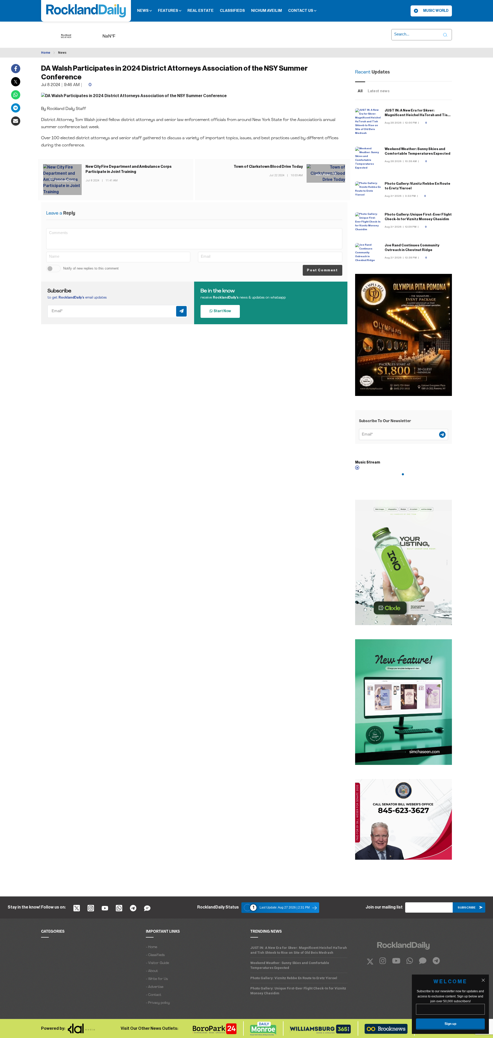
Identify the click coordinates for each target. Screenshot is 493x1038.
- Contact (153, 995)
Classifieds (232, 11)
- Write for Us (157, 979)
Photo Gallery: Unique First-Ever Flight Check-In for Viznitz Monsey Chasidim (298, 990)
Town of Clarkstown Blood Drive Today (268, 167)
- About (152, 971)
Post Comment (322, 270)
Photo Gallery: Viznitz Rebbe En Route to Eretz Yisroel (293, 978)
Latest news (379, 91)
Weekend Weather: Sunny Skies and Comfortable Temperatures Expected (289, 965)
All (360, 91)
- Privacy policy (158, 1003)
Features (168, 11)
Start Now (222, 311)
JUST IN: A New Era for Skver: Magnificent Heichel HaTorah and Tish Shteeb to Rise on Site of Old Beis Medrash (298, 950)
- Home (151, 947)
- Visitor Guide (157, 963)
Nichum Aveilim (266, 11)
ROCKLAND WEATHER (117, 34)
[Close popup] (483, 980)
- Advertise (154, 987)
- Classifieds (155, 955)
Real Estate (200, 11)
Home (45, 52)
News (143, 11)
